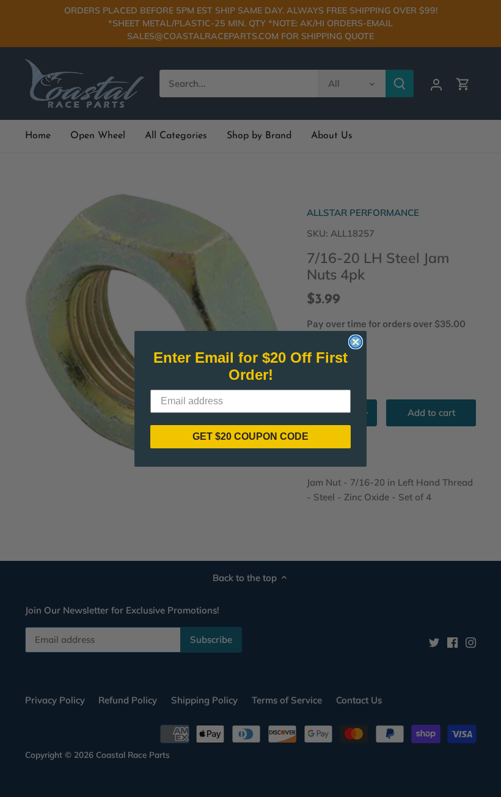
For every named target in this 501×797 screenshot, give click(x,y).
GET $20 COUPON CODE (250, 436)
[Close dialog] (355, 342)
